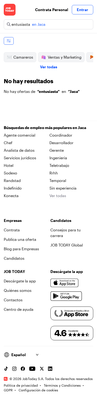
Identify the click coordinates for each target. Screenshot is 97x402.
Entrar (82, 9)
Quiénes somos (18, 290)
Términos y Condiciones (62, 385)
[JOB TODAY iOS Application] (64, 283)
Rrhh (53, 173)
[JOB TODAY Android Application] (66, 296)
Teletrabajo (59, 165)
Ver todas (48, 67)
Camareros (23, 57)
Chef (8, 142)
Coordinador (60, 135)
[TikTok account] (6, 369)
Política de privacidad (21, 385)
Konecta (11, 195)
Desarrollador (61, 142)
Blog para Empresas (21, 248)
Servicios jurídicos (20, 158)
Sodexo (10, 173)
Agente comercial (19, 135)
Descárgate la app (20, 281)
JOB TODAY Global (66, 245)
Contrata (12, 230)
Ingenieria (58, 158)
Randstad (12, 180)
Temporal (57, 180)
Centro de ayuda (18, 309)
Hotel (8, 165)
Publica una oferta (20, 239)
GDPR (8, 390)
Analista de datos (19, 150)
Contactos (13, 300)
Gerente (56, 150)
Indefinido (13, 188)
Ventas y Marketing (64, 57)
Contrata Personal (51, 9)
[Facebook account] (23, 369)
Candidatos (14, 258)
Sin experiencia (63, 188)
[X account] (42, 369)
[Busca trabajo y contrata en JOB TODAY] (10, 10)
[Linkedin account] (50, 369)
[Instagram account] (14, 369)
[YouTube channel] (32, 369)
